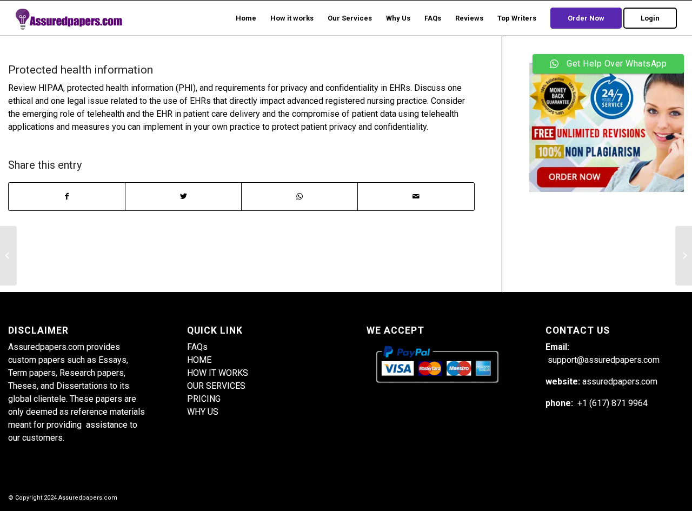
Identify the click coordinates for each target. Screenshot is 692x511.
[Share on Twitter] (183, 196)
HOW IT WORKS (217, 373)
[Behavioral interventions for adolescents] (8, 256)
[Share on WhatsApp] (299, 196)
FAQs (197, 347)
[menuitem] (246, 18)
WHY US (202, 412)
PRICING (204, 399)
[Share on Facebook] (67, 196)
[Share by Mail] (416, 196)
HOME (199, 360)
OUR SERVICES (216, 386)
